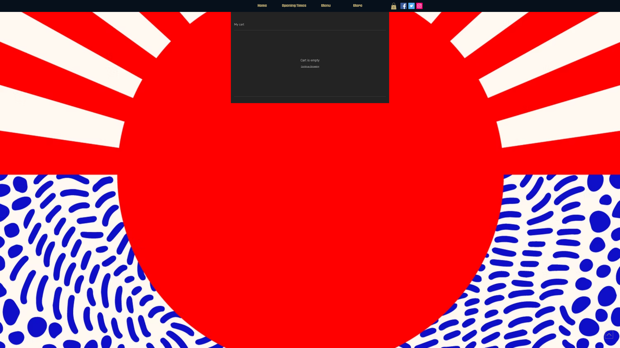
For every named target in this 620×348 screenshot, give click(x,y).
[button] (394, 6)
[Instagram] (419, 6)
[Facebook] (403, 6)
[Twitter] (411, 6)
